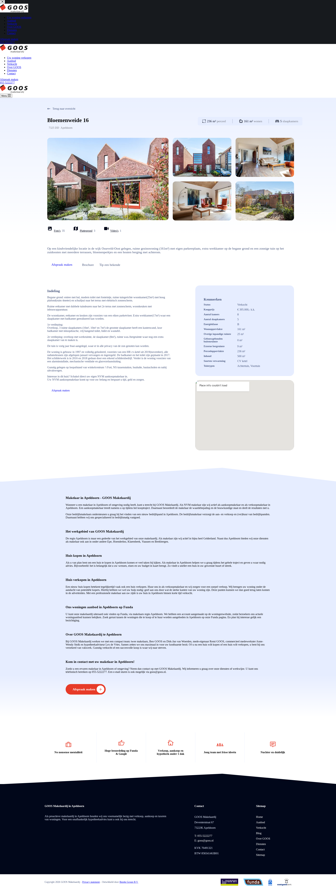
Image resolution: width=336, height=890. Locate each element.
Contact (11, 73)
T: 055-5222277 (203, 835)
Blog (258, 833)
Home (259, 816)
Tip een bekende (109, 265)
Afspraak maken (9, 79)
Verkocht (12, 64)
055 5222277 (7, 82)
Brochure (88, 265)
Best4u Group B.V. (129, 882)
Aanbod (11, 60)
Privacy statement (91, 882)
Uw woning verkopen (19, 57)
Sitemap (260, 854)
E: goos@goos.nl (204, 840)
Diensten (12, 70)
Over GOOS (14, 67)
